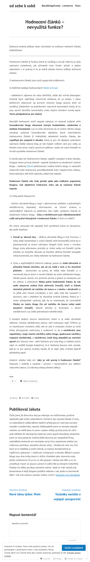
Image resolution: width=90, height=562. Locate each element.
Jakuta (14, 398)
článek (30, 166)
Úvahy (36, 398)
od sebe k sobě (22, 5)
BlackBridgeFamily (51, 6)
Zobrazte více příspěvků (68, 474)
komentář (72, 540)
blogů (55, 87)
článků (46, 87)
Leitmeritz (67, 6)
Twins (78, 6)
